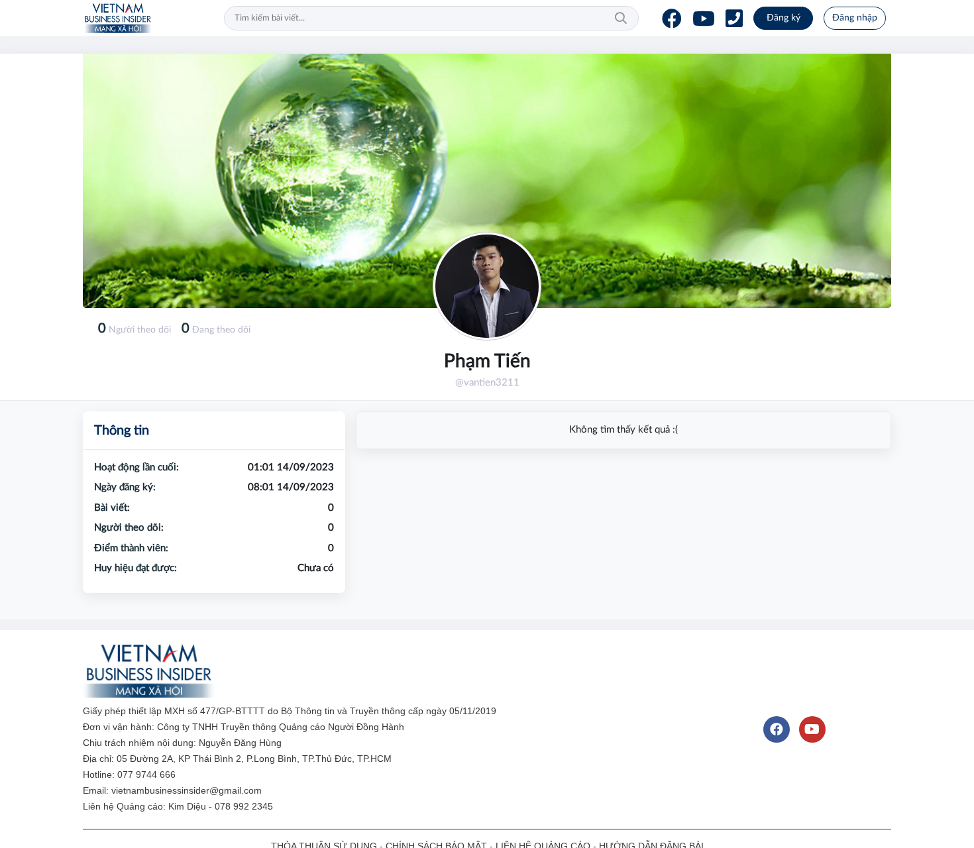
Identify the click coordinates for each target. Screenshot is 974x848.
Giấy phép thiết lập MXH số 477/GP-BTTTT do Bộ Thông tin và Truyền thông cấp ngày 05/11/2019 (291, 711)
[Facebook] (672, 18)
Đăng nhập (854, 18)
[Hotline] (734, 18)
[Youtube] (703, 18)
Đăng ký (783, 18)
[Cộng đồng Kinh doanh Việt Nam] (118, 18)
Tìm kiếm (620, 18)
